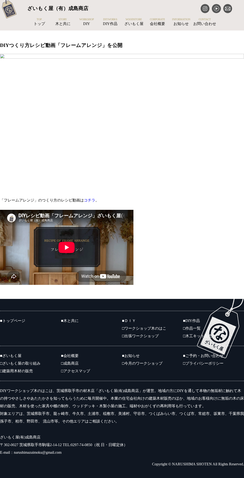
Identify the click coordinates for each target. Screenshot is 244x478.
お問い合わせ (204, 22)
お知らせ (181, 22)
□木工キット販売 (197, 336)
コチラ (89, 200)
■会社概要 (70, 356)
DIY (86, 22)
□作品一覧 (192, 328)
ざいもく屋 (133, 22)
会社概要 (157, 22)
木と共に (63, 22)
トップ (39, 22)
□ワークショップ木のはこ (144, 328)
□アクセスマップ (75, 371)
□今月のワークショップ (142, 363)
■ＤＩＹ (129, 321)
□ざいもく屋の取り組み (20, 363)
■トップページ (12, 321)
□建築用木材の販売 (16, 371)
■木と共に (70, 321)
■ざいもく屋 (10, 356)
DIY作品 (110, 22)
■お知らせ (131, 356)
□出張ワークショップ (140, 336)
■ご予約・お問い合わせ (203, 356)
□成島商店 (70, 363)
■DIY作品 (191, 321)
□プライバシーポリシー (203, 363)
